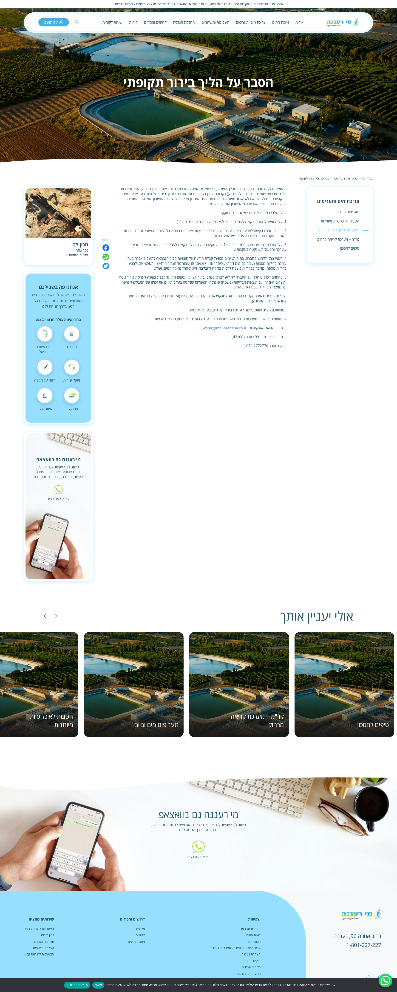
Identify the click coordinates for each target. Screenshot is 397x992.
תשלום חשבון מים (42, 941)
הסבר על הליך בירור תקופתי (338, 230)
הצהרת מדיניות (251, 929)
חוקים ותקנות (252, 960)
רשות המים (253, 935)
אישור (98, 985)
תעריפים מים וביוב (345, 211)
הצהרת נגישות (251, 954)
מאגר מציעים (136, 941)
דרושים (140, 935)
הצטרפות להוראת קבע (39, 954)
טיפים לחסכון (349, 248)
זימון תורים (47, 935)
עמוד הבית (366, 178)
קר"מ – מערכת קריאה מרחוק (338, 239)
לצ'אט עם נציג (58, 498)
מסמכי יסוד (254, 941)
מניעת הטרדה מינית (248, 973)
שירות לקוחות (112, 22)
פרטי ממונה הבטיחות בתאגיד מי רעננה (235, 948)
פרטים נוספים (78, 255)
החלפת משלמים (43, 948)
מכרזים (140, 929)
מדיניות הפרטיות (77, 985)
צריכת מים (197, 310)
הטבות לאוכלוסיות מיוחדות (340, 221)
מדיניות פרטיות (251, 967)
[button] (56, 616)
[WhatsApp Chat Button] (385, 980)
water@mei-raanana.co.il (224, 328)
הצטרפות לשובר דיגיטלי (38, 929)
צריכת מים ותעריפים (345, 178)
